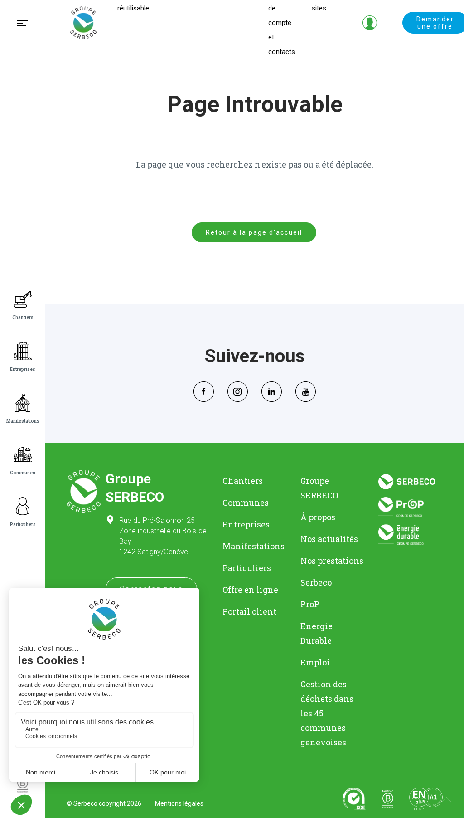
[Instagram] (237, 390)
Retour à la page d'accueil (254, 232)
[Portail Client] (369, 23)
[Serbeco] (410, 481)
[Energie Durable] (410, 535)
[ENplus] (426, 799)
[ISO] (354, 799)
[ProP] (410, 507)
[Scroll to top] (446, 800)
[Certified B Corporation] (388, 799)
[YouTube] (305, 390)
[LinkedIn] (271, 390)
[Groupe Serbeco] (83, 22)
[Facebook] (203, 390)
